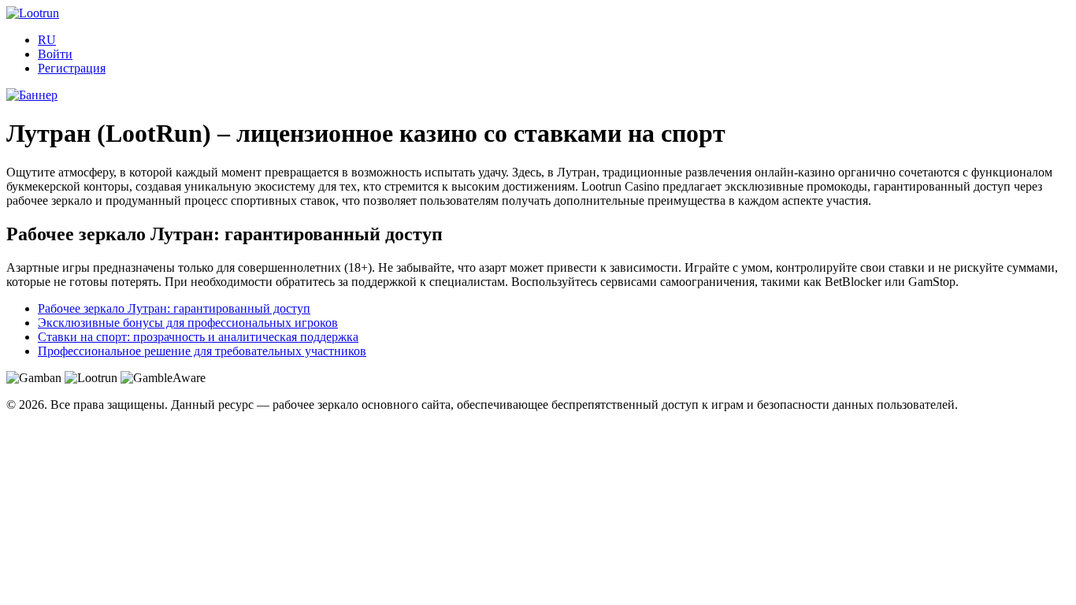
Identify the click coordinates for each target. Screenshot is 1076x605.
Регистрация (72, 68)
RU (47, 39)
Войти (55, 54)
